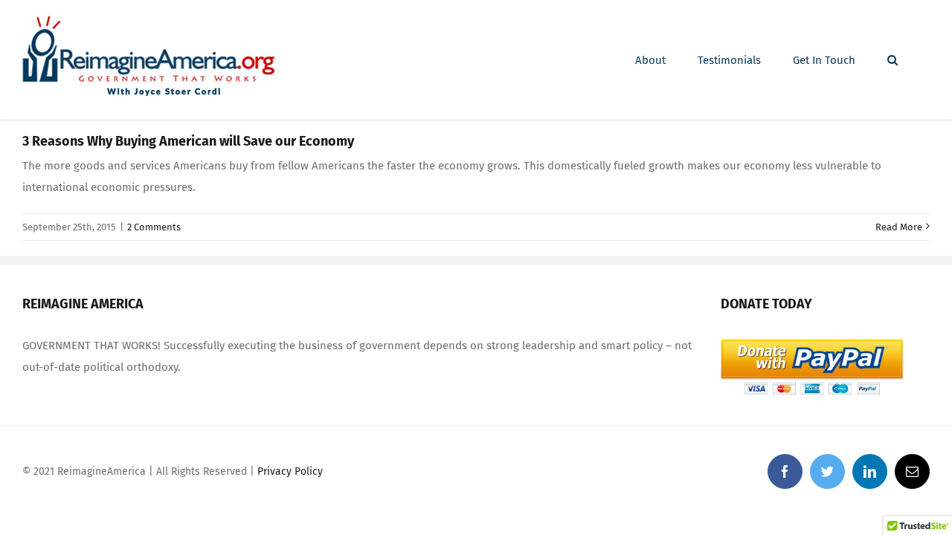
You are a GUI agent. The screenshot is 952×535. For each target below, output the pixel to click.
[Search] (892, 60)
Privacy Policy (290, 471)
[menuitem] (650, 60)
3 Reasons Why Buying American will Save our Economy (188, 141)
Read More (898, 227)
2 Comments (154, 227)
